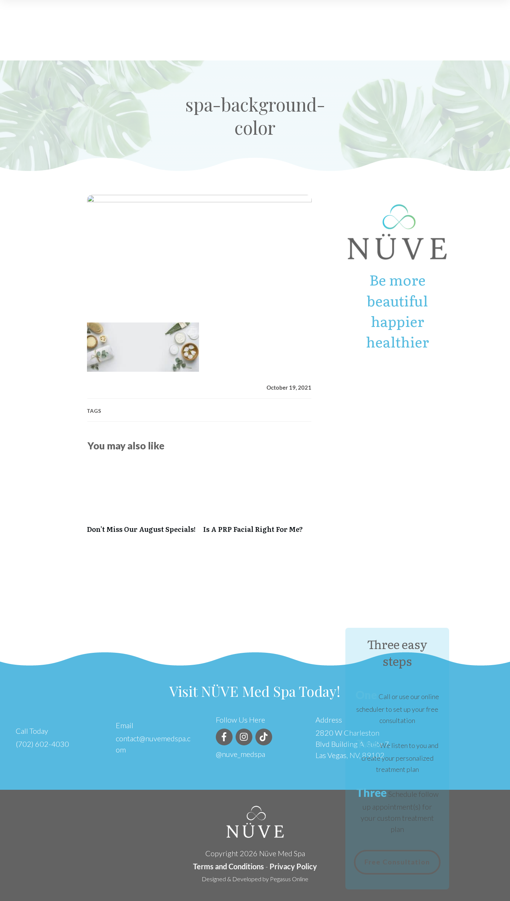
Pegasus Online (289, 878)
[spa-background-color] (199, 253)
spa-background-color (255, 115)
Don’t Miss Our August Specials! (141, 500)
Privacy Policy (293, 866)
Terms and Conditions (228, 866)
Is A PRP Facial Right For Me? (257, 500)
